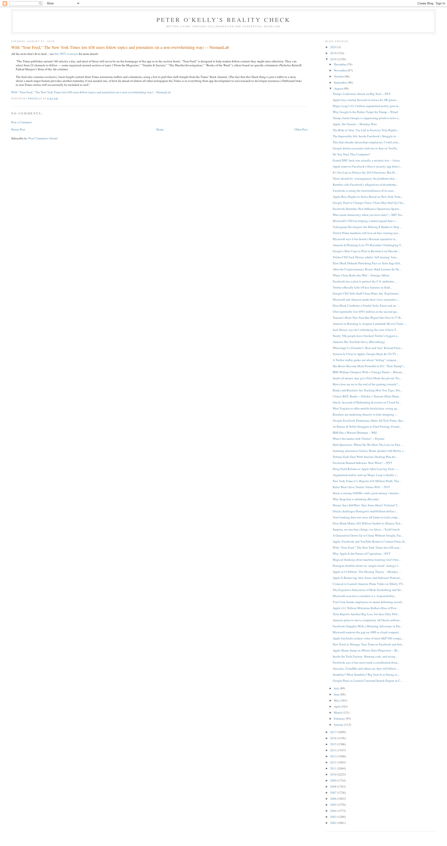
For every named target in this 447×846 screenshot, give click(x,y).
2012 (333, 762)
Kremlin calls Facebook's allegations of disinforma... (365, 184)
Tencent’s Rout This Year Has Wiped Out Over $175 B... (368, 318)
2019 (333, 53)
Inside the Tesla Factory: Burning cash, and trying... (365, 656)
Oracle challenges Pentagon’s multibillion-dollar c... (365, 511)
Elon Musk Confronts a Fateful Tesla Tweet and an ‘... (366, 305)
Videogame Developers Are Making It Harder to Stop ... (367, 227)
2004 (333, 811)
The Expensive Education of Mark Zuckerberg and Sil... (368, 590)
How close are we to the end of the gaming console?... (366, 384)
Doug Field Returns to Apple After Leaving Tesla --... (366, 469)
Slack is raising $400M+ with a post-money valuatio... (367, 493)
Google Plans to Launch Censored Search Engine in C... (368, 680)
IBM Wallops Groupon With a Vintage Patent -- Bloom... (368, 372)
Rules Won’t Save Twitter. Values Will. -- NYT (361, 487)
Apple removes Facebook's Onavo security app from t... (367, 166)
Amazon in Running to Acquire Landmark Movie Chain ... (369, 324)
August (339, 88)
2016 (333, 738)
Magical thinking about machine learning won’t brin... (367, 559)
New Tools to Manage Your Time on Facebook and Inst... (368, 644)
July (337, 688)
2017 (333, 732)
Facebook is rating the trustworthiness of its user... (364, 190)
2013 (333, 756)
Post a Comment (21, 122)
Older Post (301, 129)
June (337, 694)
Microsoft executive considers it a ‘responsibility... (364, 596)
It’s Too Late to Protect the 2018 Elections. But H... (364, 172)
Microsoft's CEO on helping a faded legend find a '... (365, 221)
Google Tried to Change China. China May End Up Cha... (369, 203)
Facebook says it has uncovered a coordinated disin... (366, 662)
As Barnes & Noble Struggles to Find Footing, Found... (367, 426)
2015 (333, 744)
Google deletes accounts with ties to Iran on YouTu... (366, 148)
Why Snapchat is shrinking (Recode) (356, 499)
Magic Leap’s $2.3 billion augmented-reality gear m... (366, 106)
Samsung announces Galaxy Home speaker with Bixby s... (369, 451)
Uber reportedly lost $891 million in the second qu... (366, 311)
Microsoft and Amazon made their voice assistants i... (366, 299)
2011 (333, 768)
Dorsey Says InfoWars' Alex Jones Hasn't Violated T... (366, 505)
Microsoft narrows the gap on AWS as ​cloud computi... (367, 632)
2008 (333, 786)
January (339, 724)
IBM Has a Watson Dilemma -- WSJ (355, 432)
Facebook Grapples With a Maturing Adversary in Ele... (367, 626)
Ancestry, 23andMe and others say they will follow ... (366, 668)
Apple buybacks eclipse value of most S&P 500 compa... (368, 638)
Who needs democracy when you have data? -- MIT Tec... (368, 215)
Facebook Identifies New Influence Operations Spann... (367, 209)
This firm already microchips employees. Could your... (366, 142)
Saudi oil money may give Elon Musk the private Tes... (367, 378)
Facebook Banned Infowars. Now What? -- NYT (362, 463)
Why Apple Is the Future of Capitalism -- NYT (361, 553)
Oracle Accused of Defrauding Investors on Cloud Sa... (367, 402)
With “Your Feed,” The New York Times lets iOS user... (367, 547)
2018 (333, 59)
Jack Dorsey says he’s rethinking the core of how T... (365, 330)
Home (160, 129)
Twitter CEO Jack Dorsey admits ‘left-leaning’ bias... (365, 257)
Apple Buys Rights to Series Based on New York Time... (368, 197)
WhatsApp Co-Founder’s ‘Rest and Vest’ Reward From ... (368, 348)
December (340, 64)
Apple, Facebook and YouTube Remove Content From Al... (370, 541)
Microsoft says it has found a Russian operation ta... (365, 239)
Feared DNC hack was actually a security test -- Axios (366, 160)
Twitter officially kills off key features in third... (362, 287)
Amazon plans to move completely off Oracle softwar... (367, 620)
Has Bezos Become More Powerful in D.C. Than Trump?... (369, 366)
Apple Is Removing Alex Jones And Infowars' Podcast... (367, 578)
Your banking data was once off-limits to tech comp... (366, 517)
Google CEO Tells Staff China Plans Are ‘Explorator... (366, 293)
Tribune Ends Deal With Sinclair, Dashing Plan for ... (365, 457)
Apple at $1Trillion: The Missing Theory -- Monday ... (367, 572)
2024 (333, 47)
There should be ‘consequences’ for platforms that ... (365, 178)
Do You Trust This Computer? (351, 154)
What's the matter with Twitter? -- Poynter (358, 438)
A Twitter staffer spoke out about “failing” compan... (365, 360)
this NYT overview (66, 54)
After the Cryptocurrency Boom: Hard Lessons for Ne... (367, 269)
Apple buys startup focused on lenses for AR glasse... (365, 100)
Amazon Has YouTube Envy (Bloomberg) (359, 342)
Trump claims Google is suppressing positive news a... (366, 118)
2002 (333, 823)
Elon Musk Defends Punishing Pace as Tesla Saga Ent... (367, 263)
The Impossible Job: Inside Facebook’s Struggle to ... (366, 136)
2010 (333, 774)
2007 (333, 792)
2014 (333, 750)
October (339, 76)
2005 (333, 804)
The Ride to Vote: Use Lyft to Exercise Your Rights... (366, 130)
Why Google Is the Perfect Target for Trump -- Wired (365, 112)
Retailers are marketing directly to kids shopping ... (365, 414)
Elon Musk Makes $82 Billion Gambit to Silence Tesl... (367, 523)
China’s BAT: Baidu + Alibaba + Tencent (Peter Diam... (367, 396)
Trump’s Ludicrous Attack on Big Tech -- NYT (362, 94)
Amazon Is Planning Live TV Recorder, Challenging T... (368, 245)
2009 (333, 780)
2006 (333, 798)
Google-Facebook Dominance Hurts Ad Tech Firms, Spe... (369, 420)
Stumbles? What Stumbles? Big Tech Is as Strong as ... (366, 674)
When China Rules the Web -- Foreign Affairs (361, 275)
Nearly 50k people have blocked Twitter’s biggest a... (366, 336)
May (337, 700)
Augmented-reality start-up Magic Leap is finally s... (365, 475)
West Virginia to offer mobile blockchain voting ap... (366, 408)
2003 (333, 817)
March (338, 712)
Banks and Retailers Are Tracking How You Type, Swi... (367, 390)
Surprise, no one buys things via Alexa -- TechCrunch (366, 529)
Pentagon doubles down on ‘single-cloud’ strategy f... (366, 566)
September (341, 82)
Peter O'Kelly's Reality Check (223, 20)
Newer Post (18, 129)
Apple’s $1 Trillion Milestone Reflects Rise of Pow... (365, 608)
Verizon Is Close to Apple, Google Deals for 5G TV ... (366, 354)
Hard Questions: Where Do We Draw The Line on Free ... (368, 445)
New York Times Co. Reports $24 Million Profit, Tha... (367, 481)
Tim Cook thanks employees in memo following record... (368, 602)
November (341, 70)
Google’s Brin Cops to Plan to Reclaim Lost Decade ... (366, 251)
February (340, 718)
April (337, 706)
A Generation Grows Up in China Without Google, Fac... (368, 535)
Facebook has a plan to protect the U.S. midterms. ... (365, 281)
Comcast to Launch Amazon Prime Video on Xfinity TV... (369, 584)
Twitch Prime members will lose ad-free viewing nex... (366, 233)
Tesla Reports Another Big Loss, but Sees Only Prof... (366, 614)
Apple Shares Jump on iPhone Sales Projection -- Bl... (366, 650)
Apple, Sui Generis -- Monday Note (355, 124)
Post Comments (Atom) (43, 138)
